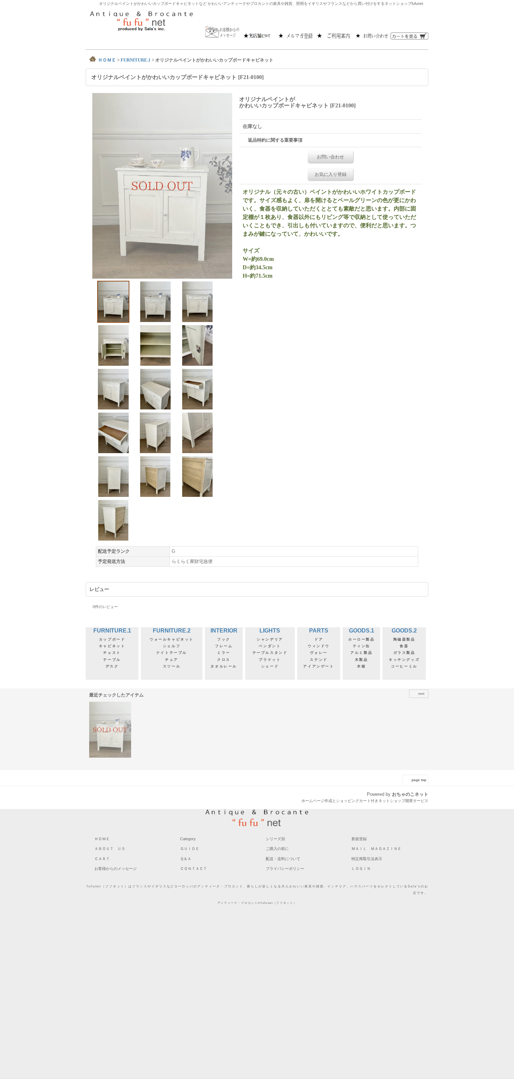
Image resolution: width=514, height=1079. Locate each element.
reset (421, 693)
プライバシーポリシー (285, 868)
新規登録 (359, 839)
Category (188, 839)
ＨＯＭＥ (102, 839)
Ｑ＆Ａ (185, 859)
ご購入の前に (277, 848)
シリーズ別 (275, 839)
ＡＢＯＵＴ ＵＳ (109, 848)
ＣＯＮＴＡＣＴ (193, 868)
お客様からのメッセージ (115, 868)
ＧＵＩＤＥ (189, 848)
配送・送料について (283, 859)
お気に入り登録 (331, 174)
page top (419, 780)
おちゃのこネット (410, 794)
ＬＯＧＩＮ (361, 868)
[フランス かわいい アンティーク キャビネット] (162, 186)
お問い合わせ (330, 156)
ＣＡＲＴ (102, 859)
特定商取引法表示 (366, 859)
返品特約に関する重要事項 (275, 140)
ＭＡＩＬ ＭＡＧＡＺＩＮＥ (376, 848)
